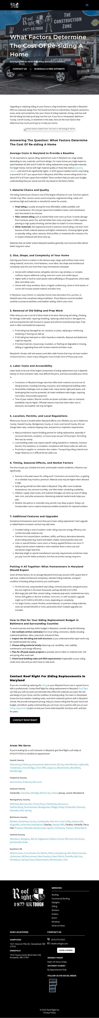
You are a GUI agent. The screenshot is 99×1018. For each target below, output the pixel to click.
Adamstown (16, 782)
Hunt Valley (65, 821)
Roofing (55, 894)
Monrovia (37, 782)
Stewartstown (42, 859)
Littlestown (15, 856)
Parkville (69, 856)
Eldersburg (15, 764)
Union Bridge (28, 767)
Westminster (63, 767)
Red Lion (78, 856)
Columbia (25, 793)
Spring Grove (28, 859)
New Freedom (44, 856)
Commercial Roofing (61, 898)
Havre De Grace (76, 838)
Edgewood (43, 838)
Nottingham (37, 824)
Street (25, 842)
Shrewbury (15, 859)
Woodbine (75, 767)
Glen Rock (72, 853)
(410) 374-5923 (58, 939)
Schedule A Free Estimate (49, 68)
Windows (56, 921)
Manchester (50, 764)
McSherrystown (29, 856)
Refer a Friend (66, 950)
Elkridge (35, 793)
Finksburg (26, 764)
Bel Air (34, 838)
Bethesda (14, 803)
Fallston (53, 838)
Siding (54, 906)
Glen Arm (54, 821)
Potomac (80, 807)
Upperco (51, 767)
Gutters (55, 914)
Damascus (63, 803)
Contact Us (20, 68)
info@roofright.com (59, 943)
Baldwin (14, 821)
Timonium (60, 828)
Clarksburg (51, 803)
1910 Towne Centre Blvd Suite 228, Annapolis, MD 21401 (25, 956)
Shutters (55, 910)
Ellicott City (45, 793)
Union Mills (40, 767)
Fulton (54, 793)
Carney (32, 821)
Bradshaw (23, 821)
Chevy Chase (39, 803)
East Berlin (42, 853)
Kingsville (14, 824)
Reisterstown (39, 828)
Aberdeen (14, 838)
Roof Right (83, 688)
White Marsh (80, 828)
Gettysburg (60, 853)
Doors (54, 918)
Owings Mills (58, 824)
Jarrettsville (15, 842)
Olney (61, 807)
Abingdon (25, 838)
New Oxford (58, 856)
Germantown (30, 807)
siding (44, 685)
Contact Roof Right (25, 720)
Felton (51, 853)
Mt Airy (60, 764)
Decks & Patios (58, 925)
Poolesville (70, 807)
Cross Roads (30, 853)
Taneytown (15, 767)
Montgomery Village (47, 807)
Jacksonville (77, 821)
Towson (69, 828)
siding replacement (18, 708)
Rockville (14, 810)
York (65, 859)
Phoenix (19, 828)
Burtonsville (26, 803)
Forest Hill (63, 838)
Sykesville (83, 764)
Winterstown (56, 859)
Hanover (82, 853)
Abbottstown (16, 853)
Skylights (56, 902)
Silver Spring (25, 810)
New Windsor (71, 764)
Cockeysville (43, 821)
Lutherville (25, 824)
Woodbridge (16, 771)
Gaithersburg (16, 807)
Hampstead (38, 764)
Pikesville (28, 828)
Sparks (50, 828)
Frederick (27, 782)
